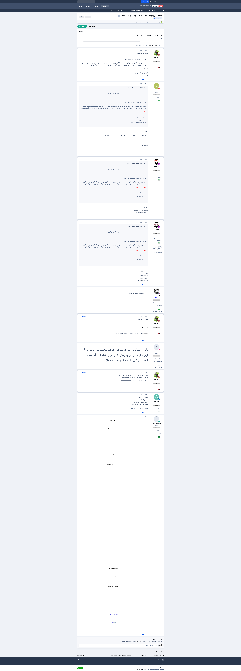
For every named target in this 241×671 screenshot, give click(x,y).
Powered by (85, 663)
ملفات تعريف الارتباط (147, 663)
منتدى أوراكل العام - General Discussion (135, 22)
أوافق (79, 668)
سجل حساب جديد (150, 45)
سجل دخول (157, 45)
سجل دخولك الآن (138, 641)
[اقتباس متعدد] (147, 79)
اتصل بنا (154, 663)
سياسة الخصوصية (160, 663)
